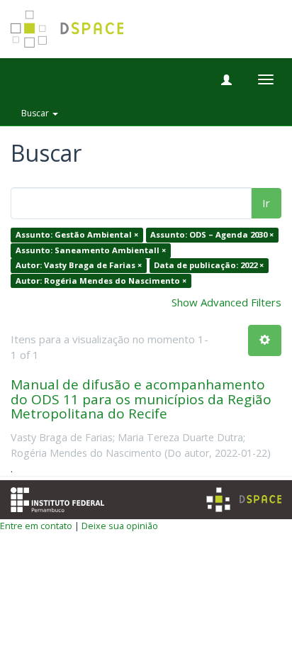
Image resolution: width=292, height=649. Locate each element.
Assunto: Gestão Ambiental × (77, 235)
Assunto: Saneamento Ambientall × (91, 250)
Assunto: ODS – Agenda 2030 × (212, 235)
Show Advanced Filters (226, 302)
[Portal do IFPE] (57, 499)
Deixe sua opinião (120, 525)
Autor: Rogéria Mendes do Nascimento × (101, 280)
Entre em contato (36, 525)
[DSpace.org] (243, 499)
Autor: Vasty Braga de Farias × (79, 265)
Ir (266, 203)
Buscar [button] (36, 113)
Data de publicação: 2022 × (209, 265)
